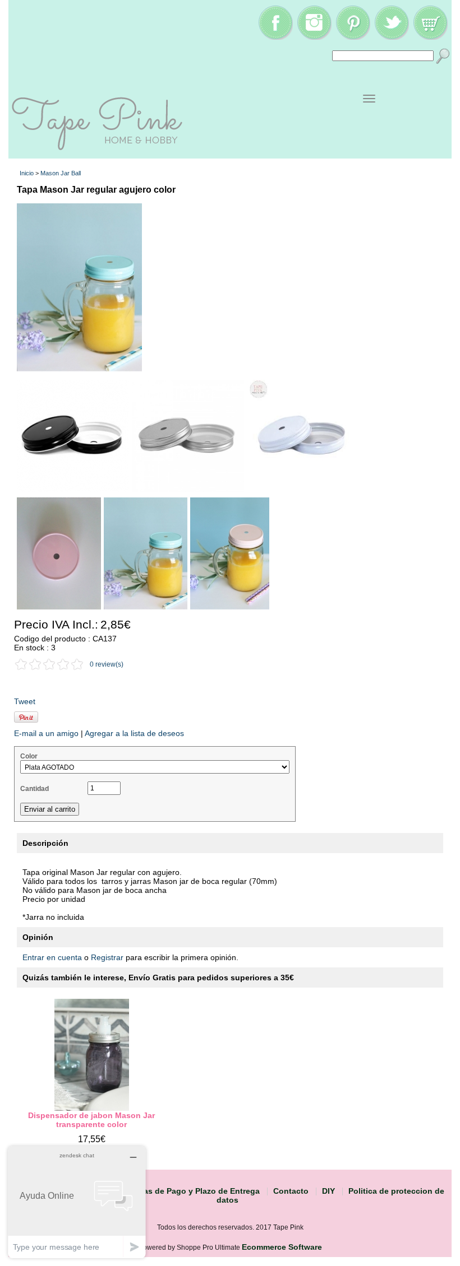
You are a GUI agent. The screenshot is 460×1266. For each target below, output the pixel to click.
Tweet (24, 701)
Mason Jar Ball (60, 173)
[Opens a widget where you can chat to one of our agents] (77, 1202)
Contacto (291, 1190)
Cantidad (34, 789)
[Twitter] (391, 36)
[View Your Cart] (430, 36)
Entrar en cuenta (52, 957)
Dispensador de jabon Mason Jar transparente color (91, 1120)
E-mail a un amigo (46, 733)
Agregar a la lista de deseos (134, 733)
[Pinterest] (352, 36)
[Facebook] (275, 36)
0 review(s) (106, 664)
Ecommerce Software (282, 1246)
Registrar (107, 957)
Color (29, 756)
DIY (328, 1190)
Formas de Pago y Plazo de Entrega (192, 1190)
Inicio (27, 173)
